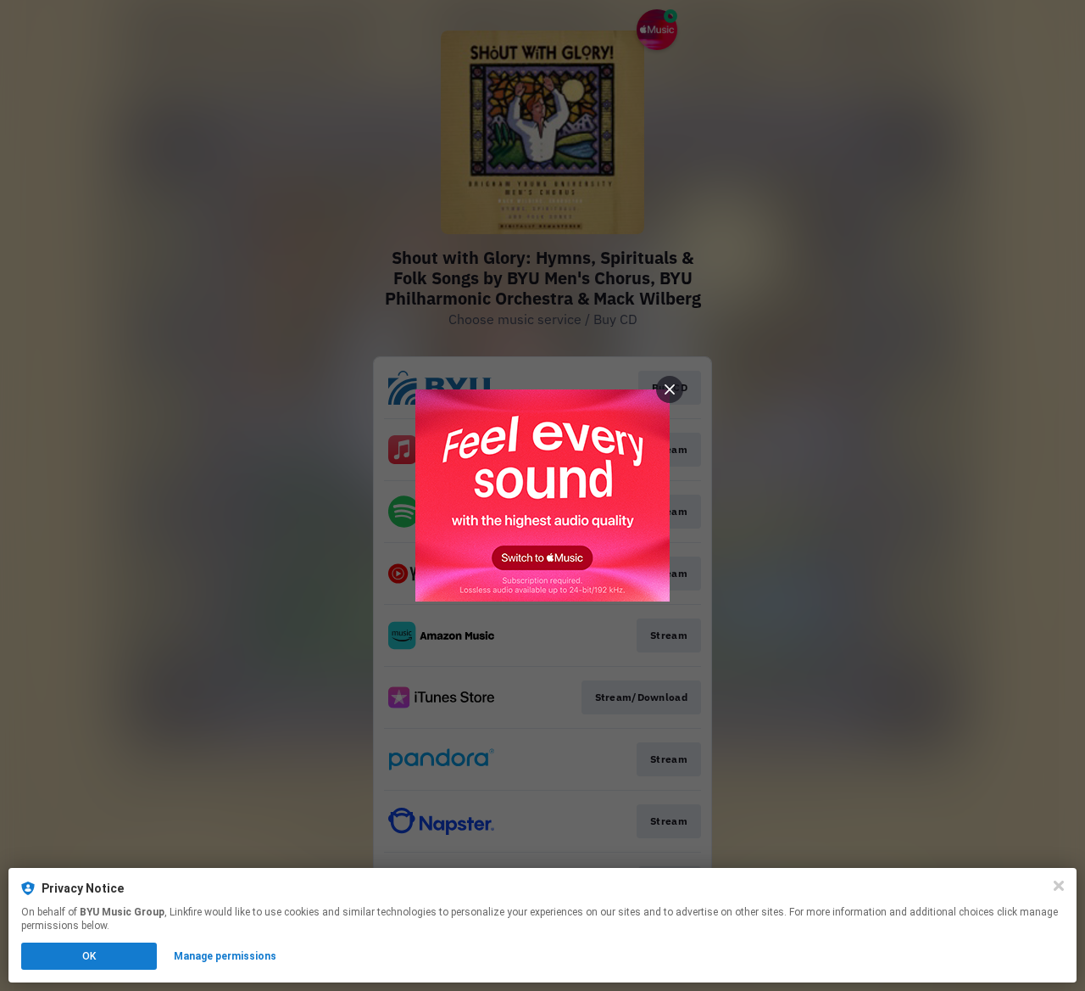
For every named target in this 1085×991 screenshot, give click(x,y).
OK (89, 956)
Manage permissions (225, 956)
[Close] (1058, 885)
